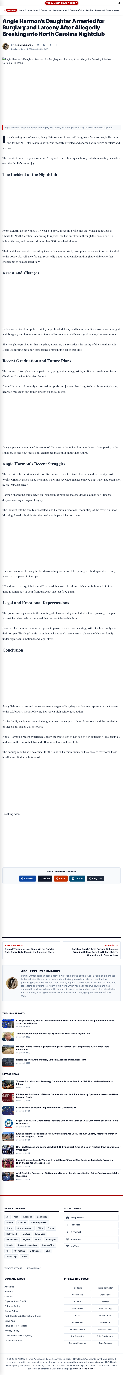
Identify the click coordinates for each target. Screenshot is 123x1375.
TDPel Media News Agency (61, 3)
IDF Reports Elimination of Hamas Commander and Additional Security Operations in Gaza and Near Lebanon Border (67, 1095)
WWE (24, 1256)
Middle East (12, 1239)
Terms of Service (13, 1340)
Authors (8, 1291)
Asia (16, 1217)
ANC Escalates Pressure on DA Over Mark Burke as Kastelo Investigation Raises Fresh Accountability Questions (67, 1174)
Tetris (77, 1315)
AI (7, 1217)
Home (21, 10)
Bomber (105, 1302)
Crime (9, 1228)
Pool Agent (51, 1239)
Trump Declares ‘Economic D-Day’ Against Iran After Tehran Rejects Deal (53, 1033)
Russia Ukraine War (27, 1245)
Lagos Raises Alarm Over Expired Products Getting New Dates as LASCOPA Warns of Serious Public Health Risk (67, 1122)
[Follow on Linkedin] (50, 45)
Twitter (46, 878)
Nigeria (26, 1239)
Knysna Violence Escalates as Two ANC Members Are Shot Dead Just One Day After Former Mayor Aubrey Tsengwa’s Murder (66, 1135)
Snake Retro (105, 1295)
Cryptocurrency (25, 1228)
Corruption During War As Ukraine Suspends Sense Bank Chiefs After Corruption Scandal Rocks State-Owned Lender (65, 1022)
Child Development (105, 1336)
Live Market (105, 1322)
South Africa (48, 1245)
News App (9, 1321)
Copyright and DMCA (15, 1301)
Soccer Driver (105, 1315)
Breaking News (60, 10)
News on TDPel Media (15, 1325)
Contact (8, 1296)
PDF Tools (77, 1288)
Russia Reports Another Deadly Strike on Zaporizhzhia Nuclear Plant (51, 1059)
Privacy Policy (11, 1330)
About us (9, 1286)
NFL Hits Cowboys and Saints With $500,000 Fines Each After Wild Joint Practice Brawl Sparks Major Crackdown (68, 1148)
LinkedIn (79, 878)
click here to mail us (84, 1368)
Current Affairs (77, 10)
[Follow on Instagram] (56, 45)
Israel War (40, 1234)
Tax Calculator (77, 1336)
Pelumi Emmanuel (24, 45)
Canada (22, 1222)
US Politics (35, 1251)
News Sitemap (33, 1268)
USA (48, 1251)
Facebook (29, 878)
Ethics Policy (11, 1311)
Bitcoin (9, 1222)
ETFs (40, 1228)
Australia (27, 1217)
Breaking (11, 10)
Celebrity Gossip (39, 1222)
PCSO (37, 1239)
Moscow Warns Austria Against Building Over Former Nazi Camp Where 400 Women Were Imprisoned (62, 1048)
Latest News (32, 10)
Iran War (26, 1234)
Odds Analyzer (105, 1343)
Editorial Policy (12, 1306)
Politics (89, 10)
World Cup (11, 1256)
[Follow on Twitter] (38, 45)
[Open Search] (119, 3)
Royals (9, 1245)
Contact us (46, 10)
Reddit (62, 878)
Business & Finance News (107, 10)
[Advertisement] (61, 193)
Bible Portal (77, 1322)
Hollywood (11, 1234)
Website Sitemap (13, 1268)
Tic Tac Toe (77, 1302)
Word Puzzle (77, 1295)
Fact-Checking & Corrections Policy (22, 1316)
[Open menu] (4, 3)
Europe (51, 1228)
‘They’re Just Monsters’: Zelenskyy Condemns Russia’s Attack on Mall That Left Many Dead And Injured (64, 1082)
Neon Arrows (77, 1308)
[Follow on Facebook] (44, 45)
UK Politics (19, 1251)
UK (7, 1251)
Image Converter (105, 1288)
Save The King (105, 1308)
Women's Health (77, 1329)
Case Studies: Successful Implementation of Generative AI (46, 1107)
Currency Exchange (77, 1343)
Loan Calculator (105, 1329)
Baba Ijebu (42, 1217)
